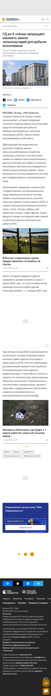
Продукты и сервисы (38, 603)
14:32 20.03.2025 (10, 26)
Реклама (22, 603)
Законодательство (12, 456)
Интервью (29, 598)
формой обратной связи (27, 663)
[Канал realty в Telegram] (38, 583)
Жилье (7, 452)
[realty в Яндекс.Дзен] (18, 583)
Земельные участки (32, 456)
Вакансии (7, 614)
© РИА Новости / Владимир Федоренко (17, 88)
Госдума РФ (28, 452)
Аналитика (17, 598)
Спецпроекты (9, 603)
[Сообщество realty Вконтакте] (28, 583)
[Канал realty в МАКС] (8, 583)
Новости (6, 598)
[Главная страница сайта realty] (15, 19)
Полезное (40, 598)
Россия (16, 452)
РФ (36, 395)
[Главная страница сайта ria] (3, 19)
